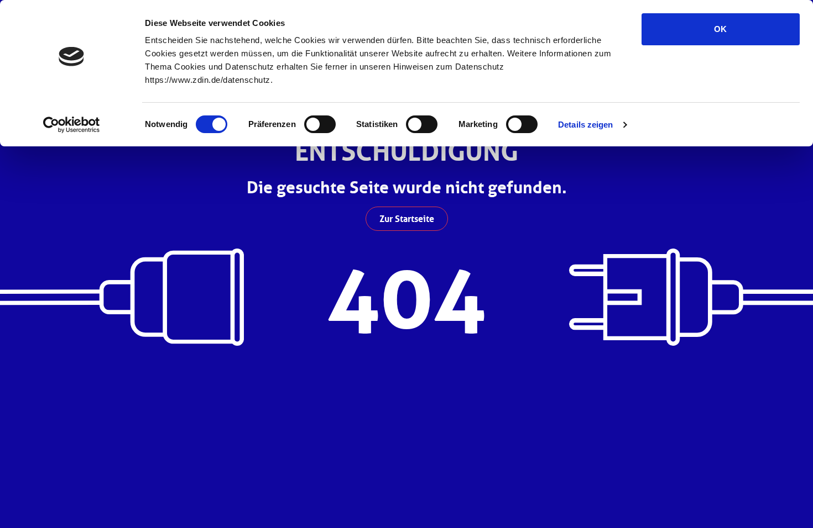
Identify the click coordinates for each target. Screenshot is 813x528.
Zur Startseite (406, 218)
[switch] (320, 124)
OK (720, 29)
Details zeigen (585, 124)
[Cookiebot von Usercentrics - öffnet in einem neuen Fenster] (71, 125)
